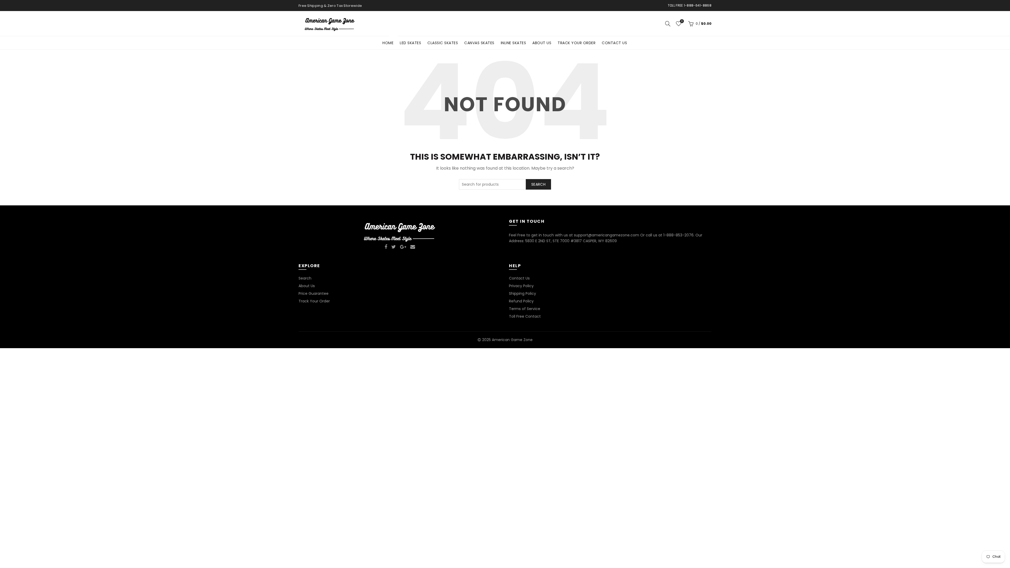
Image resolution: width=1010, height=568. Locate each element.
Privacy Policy (521, 285)
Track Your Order (576, 42)
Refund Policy (521, 301)
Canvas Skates (479, 42)
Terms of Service (524, 308)
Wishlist (682, 21)
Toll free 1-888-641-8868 (689, 5)
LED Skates (410, 42)
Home (389, 40)
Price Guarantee (314, 293)
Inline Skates (513, 42)
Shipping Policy (522, 293)
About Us (541, 42)
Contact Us (614, 42)
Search (538, 184)
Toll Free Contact (525, 316)
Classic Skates (442, 42)
